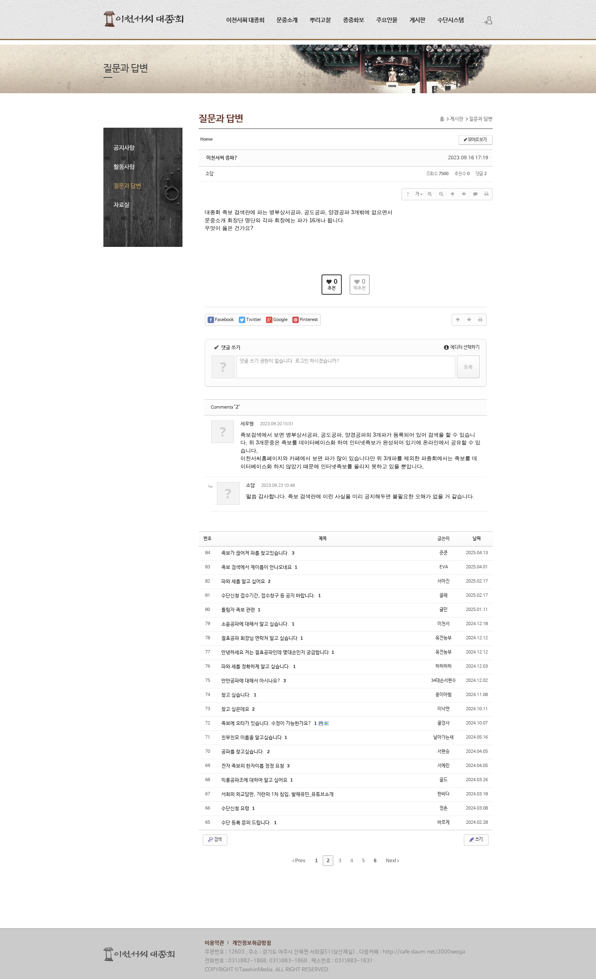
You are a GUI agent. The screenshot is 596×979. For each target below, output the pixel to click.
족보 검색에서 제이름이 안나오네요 (257, 567)
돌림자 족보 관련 (238, 610)
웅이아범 (443, 694)
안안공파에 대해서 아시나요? (251, 681)
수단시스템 (450, 20)
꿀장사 (443, 723)
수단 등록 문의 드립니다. (246, 823)
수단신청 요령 (236, 809)
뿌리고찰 (320, 20)
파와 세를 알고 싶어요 (243, 582)
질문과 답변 (127, 185)
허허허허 (443, 666)
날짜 (477, 538)
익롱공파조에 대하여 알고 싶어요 (255, 780)
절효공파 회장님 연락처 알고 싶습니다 (260, 638)
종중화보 (353, 20)
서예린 (443, 765)
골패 (443, 595)
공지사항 (124, 147)
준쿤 (443, 553)
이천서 (443, 623)
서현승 (443, 751)
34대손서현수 (443, 680)
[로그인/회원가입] (488, 20)
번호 (208, 538)
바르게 (443, 822)
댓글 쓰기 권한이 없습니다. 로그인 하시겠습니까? (290, 361)
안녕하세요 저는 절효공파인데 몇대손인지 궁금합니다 (275, 653)
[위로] (452, 194)
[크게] (429, 194)
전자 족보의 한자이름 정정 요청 (253, 766)
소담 (210, 173)
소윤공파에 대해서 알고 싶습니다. (255, 624)
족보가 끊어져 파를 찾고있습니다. (255, 553)
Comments (225, 407)
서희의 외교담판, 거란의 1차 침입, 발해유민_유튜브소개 (277, 794)
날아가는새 (443, 737)
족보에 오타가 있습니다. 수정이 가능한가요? (267, 723)
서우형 (247, 424)
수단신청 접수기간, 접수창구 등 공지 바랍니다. (269, 596)
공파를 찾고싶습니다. (243, 752)
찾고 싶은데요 (236, 709)
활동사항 (124, 166)
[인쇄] (486, 194)
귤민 (443, 609)
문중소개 (287, 20)
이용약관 (214, 943)
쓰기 (478, 839)
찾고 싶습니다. (236, 695)
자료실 (121, 204)
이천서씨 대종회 (245, 20)
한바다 (443, 794)
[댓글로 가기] (475, 194)
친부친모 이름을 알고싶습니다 (252, 738)
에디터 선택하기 (465, 347)
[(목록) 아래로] (464, 194)
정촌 (443, 808)
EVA (443, 567)
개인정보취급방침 (251, 943)
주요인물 (386, 20)
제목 (323, 538)
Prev (299, 860)
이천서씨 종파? (222, 158)
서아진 (443, 581)
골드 (443, 780)
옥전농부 (443, 638)
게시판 (417, 20)
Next (391, 860)
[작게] (441, 194)
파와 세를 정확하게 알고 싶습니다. (256, 667)
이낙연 (443, 709)
